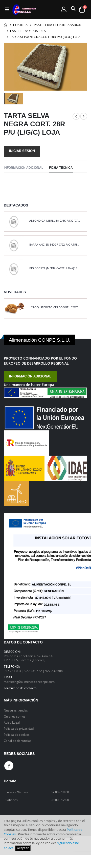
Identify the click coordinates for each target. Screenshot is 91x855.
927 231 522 (34, 671)
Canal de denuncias (17, 741)
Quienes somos (15, 716)
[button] (72, 10)
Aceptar (23, 848)
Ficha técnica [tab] (61, 167)
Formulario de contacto (20, 688)
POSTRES (20, 25)
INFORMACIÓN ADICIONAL (30, 376)
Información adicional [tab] (23, 167)
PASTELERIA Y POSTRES (28, 31)
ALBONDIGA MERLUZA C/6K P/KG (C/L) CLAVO (54, 220)
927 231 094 (13, 671)
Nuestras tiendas (16, 710)
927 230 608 (54, 671)
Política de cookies (17, 734)
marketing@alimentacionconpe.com (29, 682)
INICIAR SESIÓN (22, 151)
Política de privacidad (19, 728)
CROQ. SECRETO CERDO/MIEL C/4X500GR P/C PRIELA (56, 307)
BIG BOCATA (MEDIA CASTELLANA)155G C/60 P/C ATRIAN (54, 268)
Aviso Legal (12, 722)
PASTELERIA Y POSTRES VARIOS (57, 25)
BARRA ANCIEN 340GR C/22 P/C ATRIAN (54, 244)
